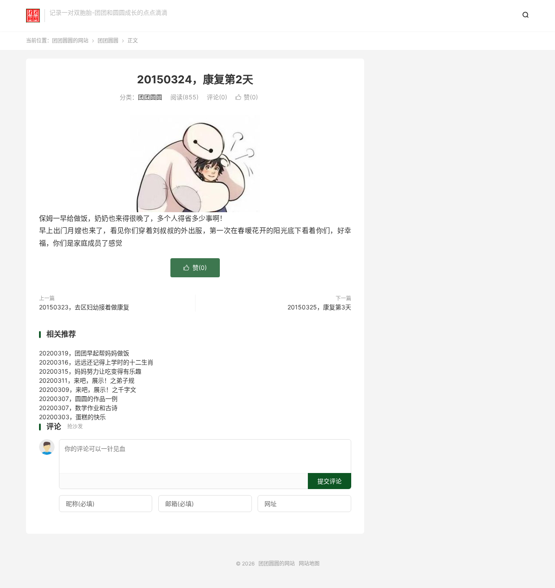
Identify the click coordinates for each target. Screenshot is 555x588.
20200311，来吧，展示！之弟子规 (86, 380)
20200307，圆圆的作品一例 (78, 398)
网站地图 (309, 563)
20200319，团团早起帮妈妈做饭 (84, 353)
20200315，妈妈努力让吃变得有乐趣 (90, 371)
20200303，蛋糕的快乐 (72, 416)
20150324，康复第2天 (195, 79)
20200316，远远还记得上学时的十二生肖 (96, 362)
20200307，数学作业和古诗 (78, 407)
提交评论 (329, 481)
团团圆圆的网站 (33, 16)
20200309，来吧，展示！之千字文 (87, 389)
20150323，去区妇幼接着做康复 (84, 307)
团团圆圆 (108, 40)
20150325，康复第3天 (319, 307)
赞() (246, 97)
